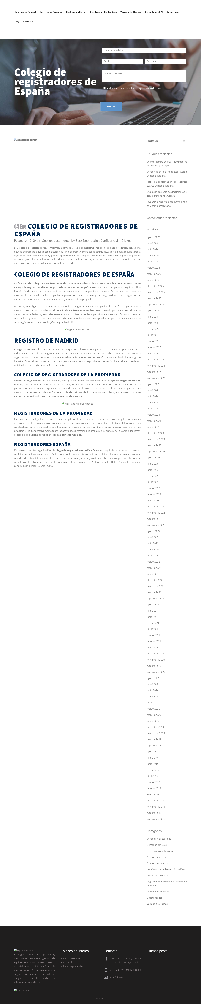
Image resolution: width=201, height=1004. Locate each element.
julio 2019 (152, 757)
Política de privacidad (72, 966)
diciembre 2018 (155, 800)
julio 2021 (152, 610)
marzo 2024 (153, 414)
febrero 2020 (154, 714)
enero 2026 (153, 279)
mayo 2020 (153, 696)
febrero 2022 (154, 567)
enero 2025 (153, 353)
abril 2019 (152, 776)
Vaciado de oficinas (157, 903)
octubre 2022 (154, 518)
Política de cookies (70, 958)
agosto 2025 (153, 310)
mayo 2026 (153, 255)
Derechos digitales (157, 844)
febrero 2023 (154, 494)
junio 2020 (153, 690)
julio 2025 (152, 316)
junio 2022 (153, 543)
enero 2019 (153, 794)
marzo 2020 (153, 708)
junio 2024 (153, 396)
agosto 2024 (153, 384)
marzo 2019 (153, 782)
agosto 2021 (153, 604)
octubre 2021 (154, 592)
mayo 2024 (153, 402)
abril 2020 (152, 702)
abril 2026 (152, 261)
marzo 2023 (153, 488)
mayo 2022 (153, 549)
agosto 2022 (153, 531)
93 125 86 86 (133, 969)
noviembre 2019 (156, 733)
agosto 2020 (153, 678)
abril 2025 (152, 335)
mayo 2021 (153, 622)
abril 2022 (152, 555)
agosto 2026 (153, 237)
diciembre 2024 (155, 359)
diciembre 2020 (155, 653)
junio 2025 (153, 322)
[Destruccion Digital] (76, 5)
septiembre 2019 (156, 745)
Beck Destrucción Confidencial (97, 241)
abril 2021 (152, 629)
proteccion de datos (157, 875)
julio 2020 (152, 684)
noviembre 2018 (156, 806)
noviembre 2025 (156, 292)
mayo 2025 (153, 328)
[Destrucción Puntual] (25, 5)
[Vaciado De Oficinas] (131, 5)
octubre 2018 (154, 812)
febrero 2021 (154, 641)
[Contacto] (28, 14)
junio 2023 (153, 469)
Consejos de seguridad (159, 838)
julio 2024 (152, 390)
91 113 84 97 (117, 969)
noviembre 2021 (156, 586)
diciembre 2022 (155, 506)
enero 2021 (153, 647)
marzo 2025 (153, 341)
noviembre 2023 (156, 439)
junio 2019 (153, 763)
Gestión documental (56, 241)
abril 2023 (152, 482)
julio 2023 (152, 463)
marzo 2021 (153, 635)
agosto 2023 (153, 457)
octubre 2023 (154, 445)
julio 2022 (152, 537)
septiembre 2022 (156, 524)
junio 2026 (153, 249)
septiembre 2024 (156, 377)
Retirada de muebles (158, 891)
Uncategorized (154, 897)
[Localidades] (173, 5)
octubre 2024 (154, 371)
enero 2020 (153, 720)
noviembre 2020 (156, 659)
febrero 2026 (154, 273)
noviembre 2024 (156, 365)
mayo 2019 (153, 769)
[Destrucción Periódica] (51, 5)
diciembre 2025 (155, 286)
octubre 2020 (154, 665)
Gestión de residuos (157, 857)
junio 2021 (153, 616)
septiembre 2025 (156, 304)
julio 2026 (152, 243)
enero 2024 (153, 426)
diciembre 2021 (155, 580)
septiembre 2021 (156, 598)
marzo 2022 (153, 561)
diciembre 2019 (155, 727)
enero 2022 (153, 573)
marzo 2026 (153, 267)
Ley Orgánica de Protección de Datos (167, 869)
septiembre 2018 (156, 818)
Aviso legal (66, 962)
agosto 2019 (153, 751)
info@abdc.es (117, 976)
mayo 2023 (153, 475)
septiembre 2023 (156, 451)
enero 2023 (153, 500)
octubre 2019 (154, 739)
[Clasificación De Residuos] (103, 5)
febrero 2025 (154, 347)
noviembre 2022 (156, 512)
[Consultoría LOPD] (154, 5)
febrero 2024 (154, 420)
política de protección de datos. (145, 88)
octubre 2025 (154, 298)
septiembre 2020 (156, 671)
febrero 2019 (154, 788)
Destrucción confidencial (160, 850)
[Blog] (17, 14)
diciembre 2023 (155, 433)
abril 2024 (152, 408)
